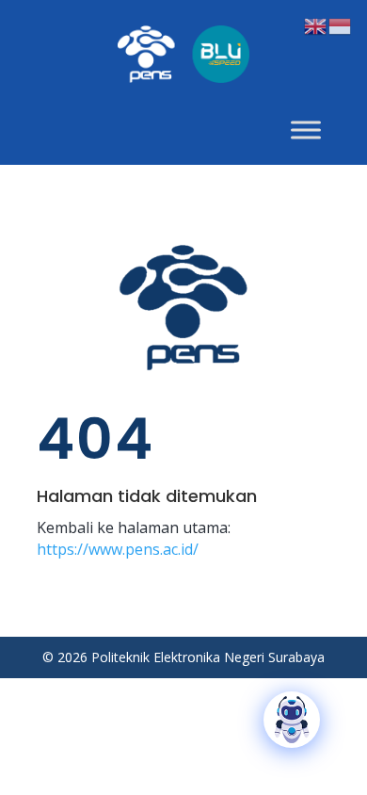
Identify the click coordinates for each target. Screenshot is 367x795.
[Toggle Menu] (306, 129)
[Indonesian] (340, 25)
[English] (316, 25)
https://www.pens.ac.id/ (118, 549)
